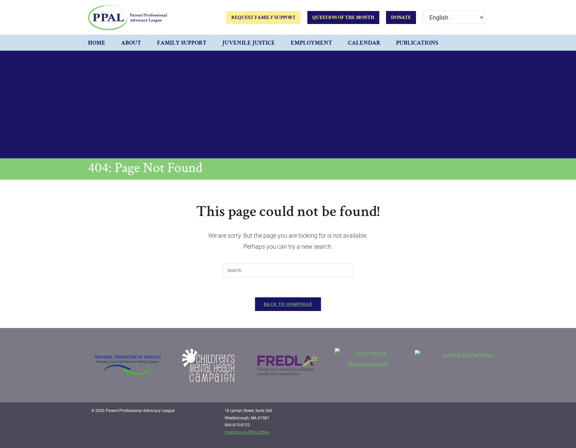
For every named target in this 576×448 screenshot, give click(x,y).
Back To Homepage (288, 304)
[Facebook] (451, 413)
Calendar (364, 43)
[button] (481, 43)
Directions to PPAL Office (247, 432)
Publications (417, 43)
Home (96, 43)
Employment (311, 43)
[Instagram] (465, 413)
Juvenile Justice (248, 43)
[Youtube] (479, 413)
